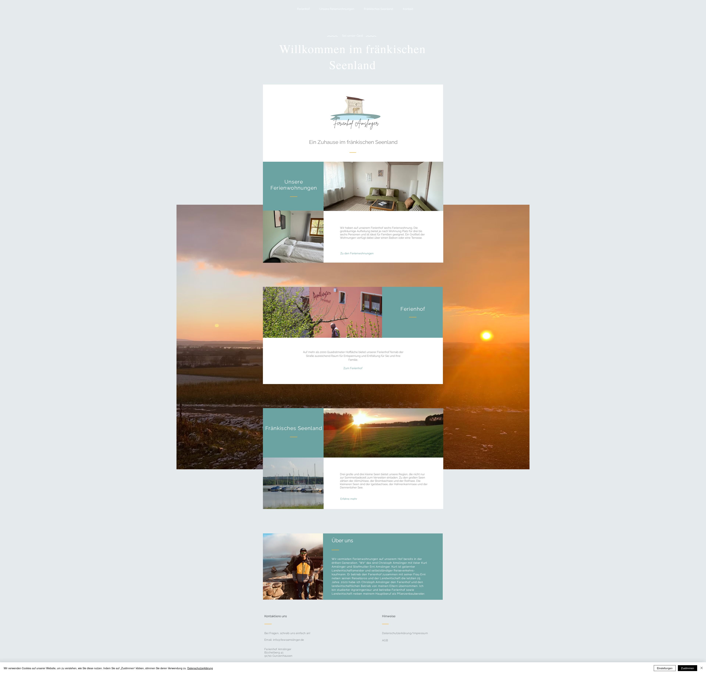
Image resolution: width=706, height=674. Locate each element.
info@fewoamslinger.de (288, 639)
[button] (334, 8)
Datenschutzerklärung (200, 668)
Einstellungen (665, 668)
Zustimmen (687, 668)
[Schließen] (701, 668)
